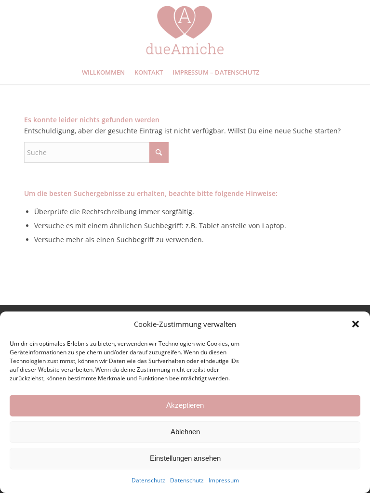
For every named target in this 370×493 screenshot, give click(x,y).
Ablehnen (185, 432)
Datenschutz (148, 480)
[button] (355, 324)
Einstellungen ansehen (185, 458)
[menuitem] (103, 72)
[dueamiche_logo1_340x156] (185, 30)
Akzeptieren (185, 405)
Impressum (224, 480)
